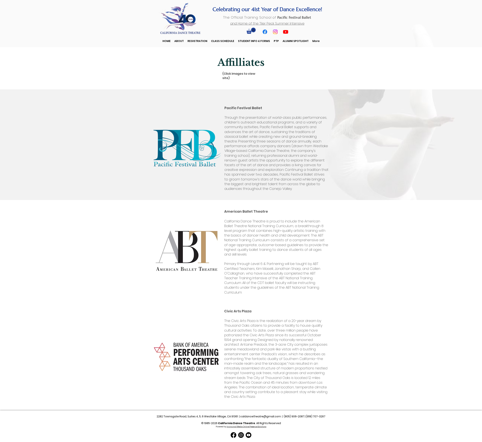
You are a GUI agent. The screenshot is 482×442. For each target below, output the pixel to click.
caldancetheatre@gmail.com (260, 416)
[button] (251, 31)
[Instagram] (275, 32)
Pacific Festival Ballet (294, 17)
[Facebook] (265, 32)
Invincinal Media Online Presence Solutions (246, 426)
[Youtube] (286, 32)
